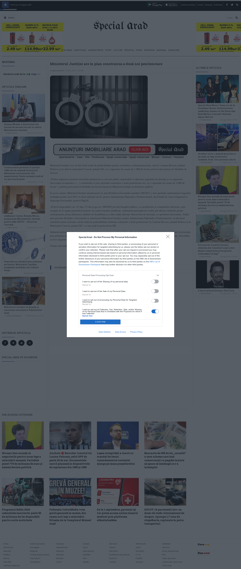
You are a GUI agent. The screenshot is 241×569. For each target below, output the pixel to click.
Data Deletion (105, 332)
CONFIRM (100, 322)
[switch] (155, 281)
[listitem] (120, 275)
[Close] (168, 237)
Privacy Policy (136, 332)
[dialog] (120, 284)
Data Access (120, 332)
